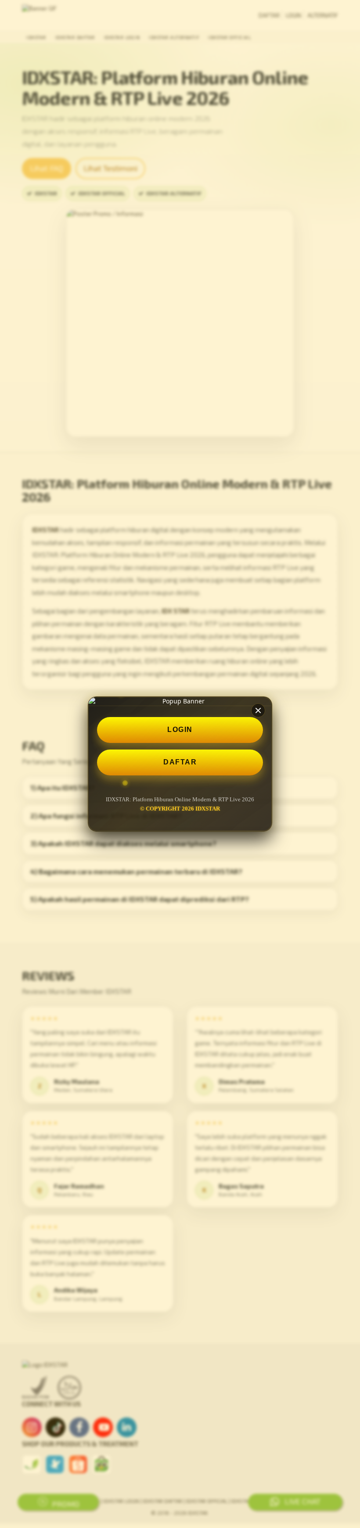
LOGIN (180, 729)
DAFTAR (180, 762)
